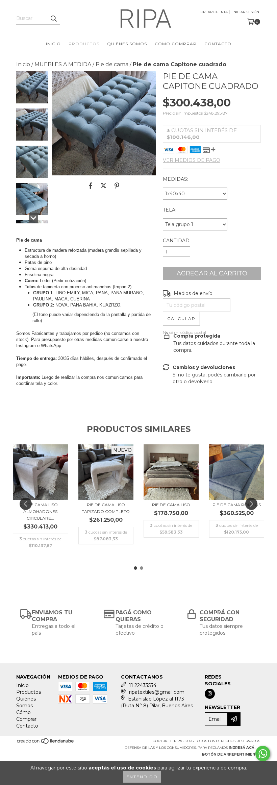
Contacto (217, 43)
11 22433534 (142, 685)
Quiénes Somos (127, 43)
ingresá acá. (242, 747)
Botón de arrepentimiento (231, 754)
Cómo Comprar (176, 43)
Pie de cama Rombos (236, 504)
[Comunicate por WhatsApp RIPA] (262, 753)
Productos (84, 43)
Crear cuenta (214, 12)
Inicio (53, 43)
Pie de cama (112, 64)
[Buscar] (53, 19)
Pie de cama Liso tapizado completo (106, 508)
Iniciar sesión (245, 12)
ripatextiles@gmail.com (156, 692)
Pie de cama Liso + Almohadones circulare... (40, 511)
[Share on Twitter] (103, 185)
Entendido (142, 776)
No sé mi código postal (184, 332)
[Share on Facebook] (90, 185)
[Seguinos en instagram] (210, 694)
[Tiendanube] (45, 743)
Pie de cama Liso (171, 504)
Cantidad (176, 241)
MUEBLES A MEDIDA (62, 64)
